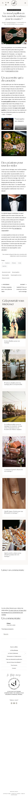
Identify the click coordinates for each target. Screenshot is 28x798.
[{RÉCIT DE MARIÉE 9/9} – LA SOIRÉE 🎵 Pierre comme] (14, 718)
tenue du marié (5, 278)
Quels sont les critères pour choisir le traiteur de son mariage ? (12, 554)
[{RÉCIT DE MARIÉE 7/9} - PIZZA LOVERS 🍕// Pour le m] (14, 749)
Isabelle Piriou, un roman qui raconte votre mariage (21, 288)
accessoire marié (6, 272)
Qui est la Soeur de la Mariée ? (14, 662)
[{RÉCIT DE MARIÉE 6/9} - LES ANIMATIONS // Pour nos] (14, 765)
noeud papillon (15, 272)
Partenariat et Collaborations (14, 656)
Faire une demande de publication (14, 659)
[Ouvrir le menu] (25, 3)
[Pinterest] (8, 2)
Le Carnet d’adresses (13, 653)
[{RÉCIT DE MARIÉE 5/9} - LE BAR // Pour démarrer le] (14, 781)
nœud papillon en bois (12, 71)
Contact (14, 668)
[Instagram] (6, 2)
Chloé (8, 623)
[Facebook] (6, 5)
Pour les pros (14, 665)
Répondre (6, 634)
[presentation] (14, 323)
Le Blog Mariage (14, 650)
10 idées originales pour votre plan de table (6, 288)
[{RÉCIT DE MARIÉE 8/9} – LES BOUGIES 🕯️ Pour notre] (14, 733)
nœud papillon (5, 275)
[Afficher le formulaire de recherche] (2, 3)
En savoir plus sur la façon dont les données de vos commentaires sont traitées (13, 612)
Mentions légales (14, 791)
